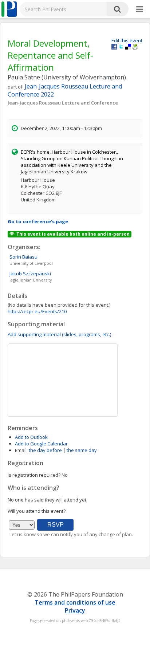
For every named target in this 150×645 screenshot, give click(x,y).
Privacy (75, 610)
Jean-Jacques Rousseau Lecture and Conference (63, 102)
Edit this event (126, 40)
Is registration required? (34, 475)
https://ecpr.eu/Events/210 (37, 311)
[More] (140, 9)
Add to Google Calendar (41, 443)
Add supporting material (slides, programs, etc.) (59, 334)
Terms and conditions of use (75, 602)
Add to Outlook (31, 437)
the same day (82, 450)
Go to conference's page (38, 221)
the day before (45, 450)
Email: (21, 450)
